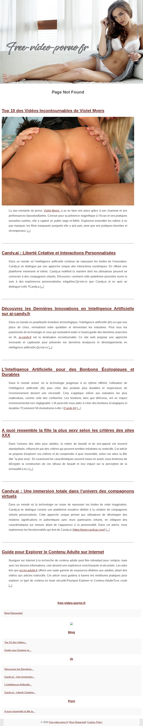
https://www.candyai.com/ (88, 529)
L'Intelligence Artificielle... (18, 684)
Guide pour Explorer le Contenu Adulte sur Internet (53, 551)
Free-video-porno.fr (58, 722)
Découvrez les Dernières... (19, 669)
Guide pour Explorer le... (17, 650)
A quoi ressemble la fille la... (19, 711)
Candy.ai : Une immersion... (19, 676)
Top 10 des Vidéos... (15, 642)
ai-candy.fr (25, 337)
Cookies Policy (94, 722)
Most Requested (13, 613)
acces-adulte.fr (28, 570)
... (29, 230)
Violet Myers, (52, 210)
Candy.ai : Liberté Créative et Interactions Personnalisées (59, 252)
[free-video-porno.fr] (71, 42)
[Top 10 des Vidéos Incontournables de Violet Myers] (68, 161)
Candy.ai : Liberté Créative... (20, 692)
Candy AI (70, 408)
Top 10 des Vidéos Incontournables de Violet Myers (53, 110)
